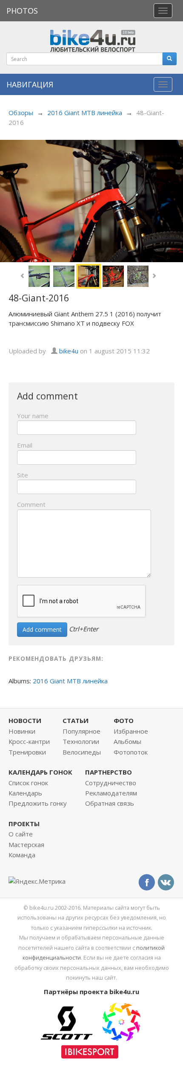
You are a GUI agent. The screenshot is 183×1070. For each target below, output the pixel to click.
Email (24, 445)
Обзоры (21, 112)
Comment (31, 504)
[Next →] (91, 200)
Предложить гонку (38, 803)
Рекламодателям (111, 793)
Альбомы (127, 741)
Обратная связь (109, 803)
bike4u (68, 351)
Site (22, 475)
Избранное (131, 731)
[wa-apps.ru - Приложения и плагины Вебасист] (121, 1021)
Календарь (25, 793)
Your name (33, 415)
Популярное (81, 731)
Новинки (22, 731)
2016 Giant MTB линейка (84, 112)
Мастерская (26, 844)
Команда (22, 854)
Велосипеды (82, 752)
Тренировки (27, 752)
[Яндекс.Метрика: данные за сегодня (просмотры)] (37, 881)
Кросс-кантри (29, 741)
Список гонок (28, 782)
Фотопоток (131, 752)
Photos (22, 11)
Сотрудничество (110, 782)
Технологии (81, 741)
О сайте (21, 834)
